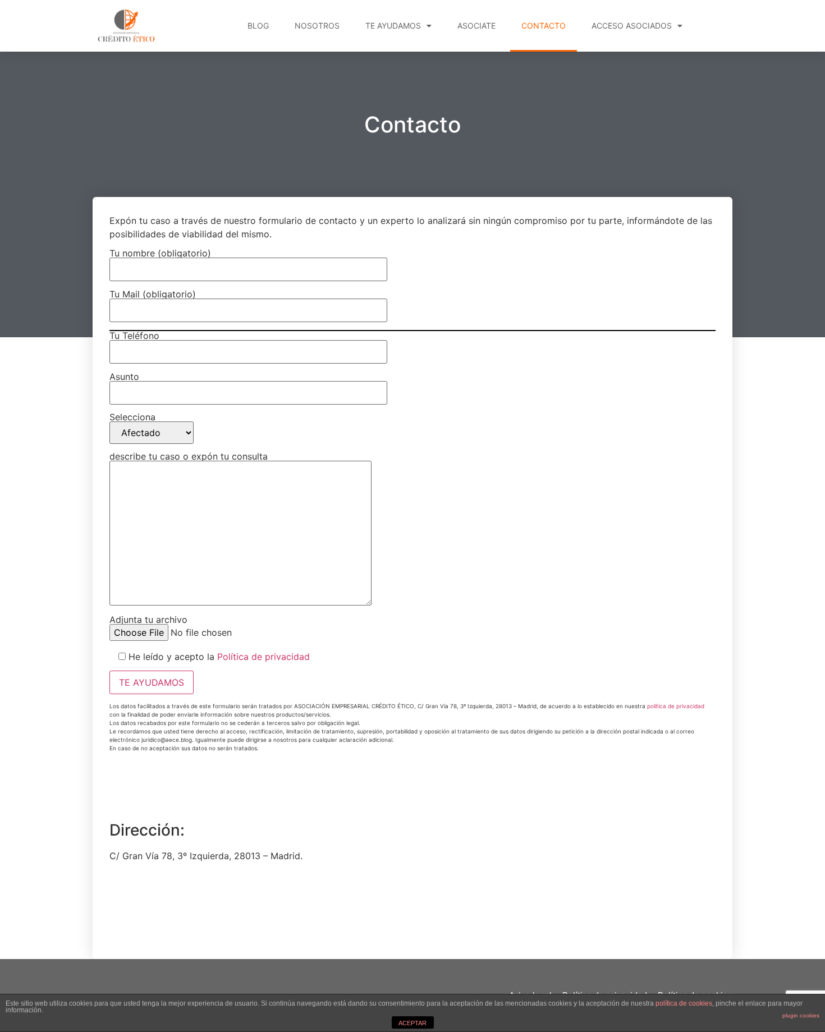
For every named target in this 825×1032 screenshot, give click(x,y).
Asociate (476, 25)
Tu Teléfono (134, 336)
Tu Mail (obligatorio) (152, 295)
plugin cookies (800, 1015)
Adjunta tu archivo (148, 620)
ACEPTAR (412, 1023)
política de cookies (684, 1003)
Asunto (124, 377)
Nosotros (317, 25)
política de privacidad (675, 706)
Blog (258, 25)
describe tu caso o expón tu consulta (188, 457)
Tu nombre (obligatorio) (160, 254)
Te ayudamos (393, 25)
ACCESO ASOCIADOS (632, 25)
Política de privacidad (263, 656)
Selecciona (132, 417)
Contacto (543, 25)
